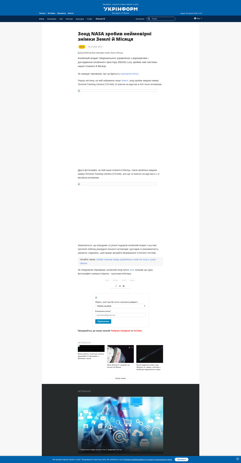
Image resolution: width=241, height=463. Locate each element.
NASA (124, 280)
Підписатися (103, 321)
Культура (80, 19)
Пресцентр (61, 13)
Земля (124, 80)
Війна (41, 19)
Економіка (51, 19)
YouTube (137, 331)
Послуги (42, 13)
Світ (61, 19)
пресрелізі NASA (130, 74)
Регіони (69, 19)
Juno (132, 270)
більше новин (120, 378)
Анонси (71, 13)
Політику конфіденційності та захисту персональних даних (148, 459)
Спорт (89, 19)
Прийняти (181, 459)
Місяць (115, 280)
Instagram (125, 331)
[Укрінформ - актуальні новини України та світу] (120, 8)
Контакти (140, 19)
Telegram (115, 331)
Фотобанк (51, 13)
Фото (107, 280)
